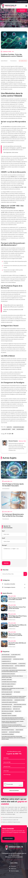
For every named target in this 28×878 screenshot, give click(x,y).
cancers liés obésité (6, 429)
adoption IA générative (20, 665)
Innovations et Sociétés (12, 19)
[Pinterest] (12, 433)
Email (3, 538)
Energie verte (18, 711)
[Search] (25, 574)
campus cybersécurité (6, 694)
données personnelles (6, 709)
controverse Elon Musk (7, 704)
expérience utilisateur (6, 713)
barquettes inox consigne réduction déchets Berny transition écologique (13, 689)
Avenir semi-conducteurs (7, 686)
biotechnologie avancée (7, 692)
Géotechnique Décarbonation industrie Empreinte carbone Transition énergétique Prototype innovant (13, 718)
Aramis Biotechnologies (18, 427)
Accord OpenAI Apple (15, 654)
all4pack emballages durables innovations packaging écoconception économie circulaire (14, 671)
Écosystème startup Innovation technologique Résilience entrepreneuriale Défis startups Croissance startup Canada (13, 738)
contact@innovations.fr (22, 1)
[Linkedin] (10, 433)
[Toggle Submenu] (24, 584)
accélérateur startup (6, 659)
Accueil (5, 19)
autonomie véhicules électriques (9, 681)
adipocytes (9, 427)
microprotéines (20, 429)
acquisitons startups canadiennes (9, 663)
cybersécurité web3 (17, 706)
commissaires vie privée (19, 700)
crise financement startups (20, 704)
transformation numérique (8, 734)
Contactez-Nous (8, 838)
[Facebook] (5, 433)
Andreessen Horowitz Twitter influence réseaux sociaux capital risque (12, 677)
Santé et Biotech (22, 19)
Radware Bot (4, 732)
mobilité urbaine (19, 729)
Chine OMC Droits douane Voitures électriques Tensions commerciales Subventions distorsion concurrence (14, 697)
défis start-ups (16, 709)
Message (4, 545)
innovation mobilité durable (8, 729)
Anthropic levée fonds (7, 679)
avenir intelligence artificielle (8, 684)
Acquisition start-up (6, 661)
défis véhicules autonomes (7, 711)
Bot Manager (17, 692)
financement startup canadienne (9, 715)
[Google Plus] (9, 433)
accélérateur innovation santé (8, 656)
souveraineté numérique (14, 732)
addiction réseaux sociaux (7, 665)
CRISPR (13, 429)
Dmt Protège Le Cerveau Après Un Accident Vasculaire (13, 485)
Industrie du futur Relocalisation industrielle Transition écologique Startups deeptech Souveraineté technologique (14, 726)
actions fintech (21, 663)
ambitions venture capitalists (8, 673)
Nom (3, 531)
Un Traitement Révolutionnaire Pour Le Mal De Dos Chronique (13, 515)
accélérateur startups (18, 659)
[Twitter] (7, 433)
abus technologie (5, 654)
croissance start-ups (6, 706)
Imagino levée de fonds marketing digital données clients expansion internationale (12, 722)
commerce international (7, 700)
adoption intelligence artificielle (9, 668)
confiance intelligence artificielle (9, 702)
